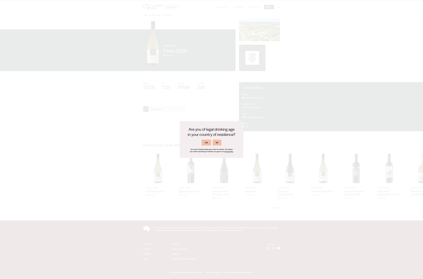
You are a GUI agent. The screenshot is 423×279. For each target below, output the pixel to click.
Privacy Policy (228, 151)
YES (206, 142)
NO (217, 142)
